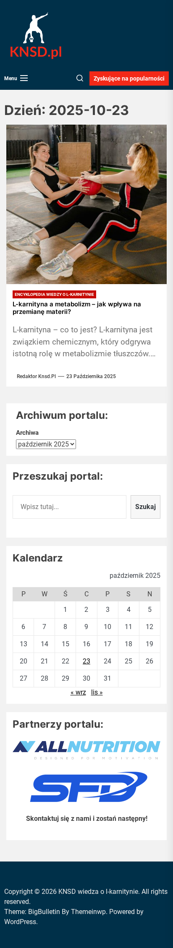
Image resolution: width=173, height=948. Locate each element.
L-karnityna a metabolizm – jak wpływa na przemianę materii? (77, 308)
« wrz (78, 692)
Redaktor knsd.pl (36, 376)
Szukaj (145, 507)
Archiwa (27, 432)
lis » (97, 692)
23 (86, 661)
